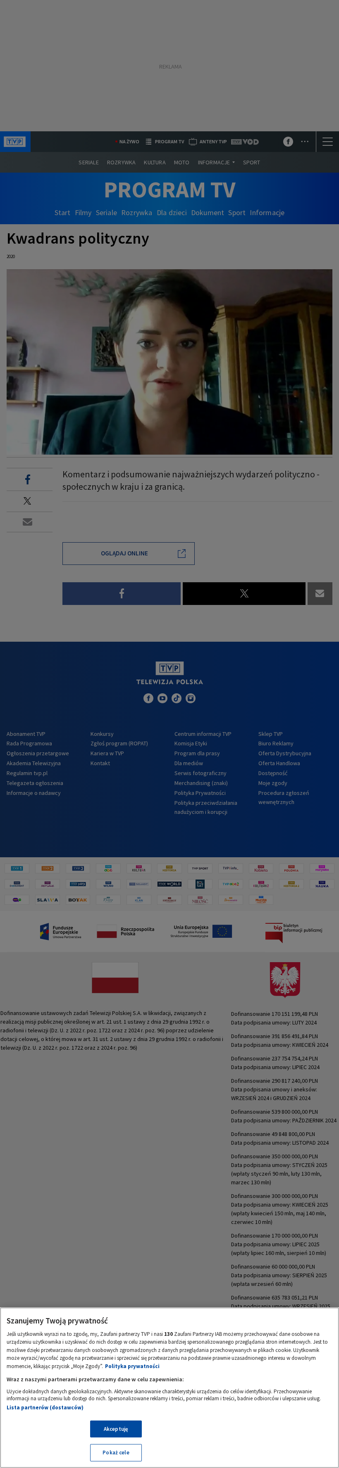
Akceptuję (116, 1428)
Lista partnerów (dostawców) (45, 1407)
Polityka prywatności (132, 1366)
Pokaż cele (116, 1452)
